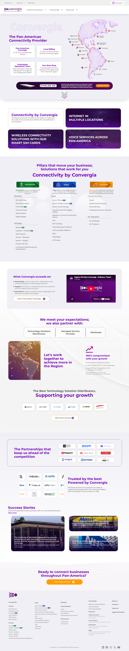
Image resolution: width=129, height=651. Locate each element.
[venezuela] (94, 48)
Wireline (18, 196)
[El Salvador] (81, 41)
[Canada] (106, 30)
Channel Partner (94, 606)
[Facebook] (107, 647)
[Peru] (88, 57)
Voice (53, 196)
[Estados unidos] (95, 34)
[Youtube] (118, 647)
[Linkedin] (103, 647)
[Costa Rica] (82, 44)
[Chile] (89, 67)
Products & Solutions (35, 10)
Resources (70, 10)
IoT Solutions (93, 217)
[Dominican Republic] (94, 44)
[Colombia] (89, 51)
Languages (118, 3)
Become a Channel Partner (97, 604)
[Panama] (86, 47)
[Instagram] (111, 647)
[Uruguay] (96, 68)
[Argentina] (92, 71)
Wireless (18, 223)
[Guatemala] (78, 38)
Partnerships (54, 10)
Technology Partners (95, 609)
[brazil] (105, 60)
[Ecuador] (87, 53)
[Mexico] (79, 36)
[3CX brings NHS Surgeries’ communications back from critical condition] (93, 543)
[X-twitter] (114, 647)
